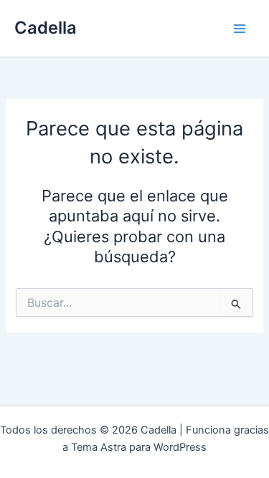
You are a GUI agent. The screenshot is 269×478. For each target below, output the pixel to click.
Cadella (45, 27)
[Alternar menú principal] (240, 29)
